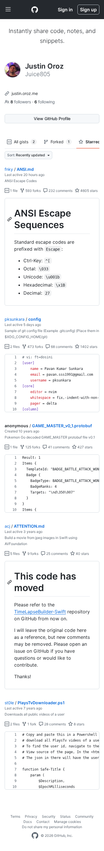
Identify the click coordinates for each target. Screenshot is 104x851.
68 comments (61, 346)
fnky (9, 169)
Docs (27, 821)
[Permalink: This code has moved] (10, 582)
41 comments (58, 447)
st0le (9, 702)
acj (7, 526)
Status (65, 816)
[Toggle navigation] (8, 9)
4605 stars (88, 190)
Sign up (88, 9)
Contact (42, 821)
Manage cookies (67, 821)
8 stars (78, 724)
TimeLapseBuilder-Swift (40, 612)
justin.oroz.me (25, 93)
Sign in (65, 9)
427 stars (84, 447)
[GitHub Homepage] (34, 835)
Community (84, 816)
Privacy (31, 816)
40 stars (82, 553)
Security (48, 816)
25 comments (56, 553)
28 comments (54, 724)
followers (21, 101)
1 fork (31, 724)
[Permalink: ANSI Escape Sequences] (10, 219)
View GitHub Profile (52, 118)
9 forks (32, 553)
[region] (52, 252)
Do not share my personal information (52, 827)
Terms (15, 816)
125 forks (32, 447)
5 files (14, 553)
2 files (14, 346)
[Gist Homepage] (34, 9)
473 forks (35, 346)
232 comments (60, 190)
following (44, 101)
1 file (13, 190)
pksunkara (15, 319)
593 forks (33, 190)
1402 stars (88, 346)
